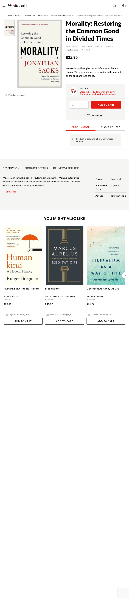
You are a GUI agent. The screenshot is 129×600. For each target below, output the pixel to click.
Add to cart (106, 104)
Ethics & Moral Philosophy (62, 15)
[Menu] (5, 6)
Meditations (52, 288)
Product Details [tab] (36, 167)
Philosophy (43, 15)
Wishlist (95, 115)
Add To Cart (23, 321)
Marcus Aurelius (52, 296)
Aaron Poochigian (67, 296)
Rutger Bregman (11, 296)
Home (9, 16)
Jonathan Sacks (72, 50)
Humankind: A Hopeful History (21, 288)
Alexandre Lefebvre (95, 296)
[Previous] (4, 275)
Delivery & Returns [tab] (66, 167)
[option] (11, 168)
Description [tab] (11, 167)
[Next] (125, 275)
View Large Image (16, 95)
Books (17, 15)
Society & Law (29, 15)
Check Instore (81, 127)
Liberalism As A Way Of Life (103, 288)
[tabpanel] (64, 187)
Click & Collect (110, 127)
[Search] (115, 5)
